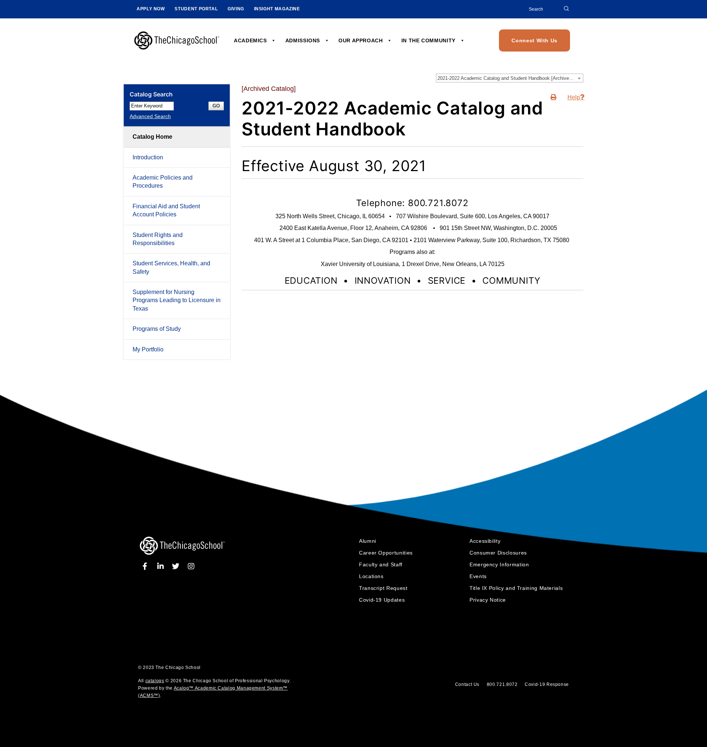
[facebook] (146, 566)
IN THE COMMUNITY (429, 40)
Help (573, 97)
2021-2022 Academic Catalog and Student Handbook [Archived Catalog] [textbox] (510, 78)
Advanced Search (150, 116)
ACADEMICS (251, 40)
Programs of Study (157, 329)
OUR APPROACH (361, 40)
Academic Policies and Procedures (163, 181)
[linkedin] (162, 566)
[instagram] (191, 566)
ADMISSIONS (303, 40)
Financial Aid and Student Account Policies (166, 210)
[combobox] (509, 78)
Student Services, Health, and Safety (171, 267)
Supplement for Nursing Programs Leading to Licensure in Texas (177, 300)
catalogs (154, 680)
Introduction (148, 157)
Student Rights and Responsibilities (158, 239)
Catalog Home (152, 137)
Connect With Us (534, 40)
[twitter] (177, 566)
